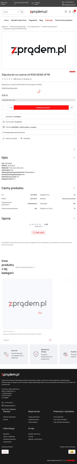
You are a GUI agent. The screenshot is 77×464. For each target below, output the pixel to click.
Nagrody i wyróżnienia (35, 439)
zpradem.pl (5, 26)
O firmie (30, 436)
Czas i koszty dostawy (60, 419)
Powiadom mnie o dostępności (50, 340)
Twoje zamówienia (34, 417)
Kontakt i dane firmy (34, 434)
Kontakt (5, 419)
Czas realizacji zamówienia (61, 422)
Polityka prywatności (9, 439)
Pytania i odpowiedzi (9, 417)
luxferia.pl (13, 409)
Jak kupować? (7, 442)
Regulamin (6, 434)
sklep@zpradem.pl (70, 5)
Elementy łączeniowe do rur (49, 26)
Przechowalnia (32, 422)
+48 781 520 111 (69, 2)
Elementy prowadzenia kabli (17, 26)
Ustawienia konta (33, 419)
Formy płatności (58, 417)
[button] (22, 11)
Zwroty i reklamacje (9, 436)
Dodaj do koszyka (43, 107)
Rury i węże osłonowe (34, 26)
